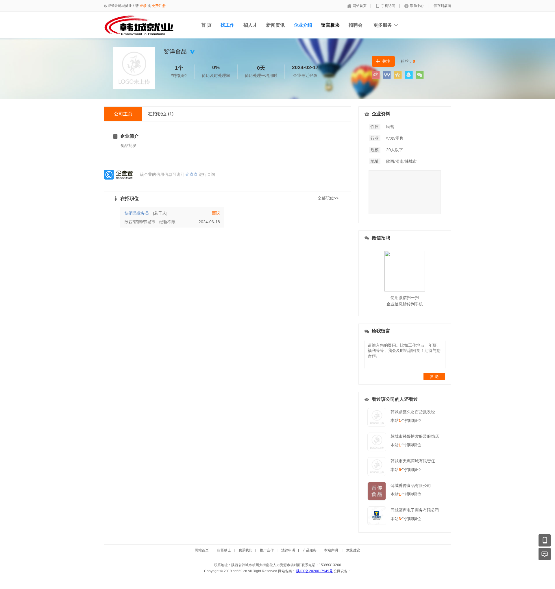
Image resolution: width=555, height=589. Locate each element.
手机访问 (388, 6)
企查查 (192, 174)
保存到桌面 (442, 6)
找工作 (227, 25)
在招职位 (160, 113)
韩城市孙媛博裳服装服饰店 (415, 436)
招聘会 (355, 25)
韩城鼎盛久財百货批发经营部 (417, 411)
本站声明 (331, 550)
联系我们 (245, 550)
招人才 (250, 25)
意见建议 (353, 550)
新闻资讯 (275, 25)
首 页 (206, 25)
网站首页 (360, 6)
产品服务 (310, 550)
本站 (396, 420)
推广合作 (267, 550)
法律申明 (288, 550)
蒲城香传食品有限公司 (411, 485)
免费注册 (159, 6)
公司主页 (123, 113)
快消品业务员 (137, 213)
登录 (143, 6)
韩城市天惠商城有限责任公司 (417, 461)
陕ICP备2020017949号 (314, 571)
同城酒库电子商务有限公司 (415, 510)
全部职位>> (328, 198)
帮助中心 (417, 6)
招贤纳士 (224, 550)
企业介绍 (303, 25)
